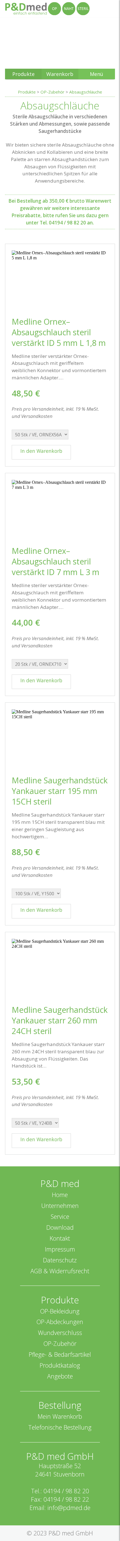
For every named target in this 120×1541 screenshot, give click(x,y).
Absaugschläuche (85, 92)
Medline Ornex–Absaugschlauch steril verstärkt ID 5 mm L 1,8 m (59, 332)
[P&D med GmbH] (47, 9)
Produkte (27, 92)
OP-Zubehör (52, 92)
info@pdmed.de (68, 1508)
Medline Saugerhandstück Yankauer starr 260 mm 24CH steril (60, 1020)
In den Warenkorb (41, 451)
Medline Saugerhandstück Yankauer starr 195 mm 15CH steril (60, 791)
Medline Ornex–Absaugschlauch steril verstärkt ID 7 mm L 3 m (55, 561)
